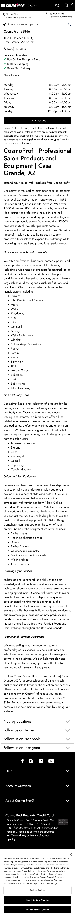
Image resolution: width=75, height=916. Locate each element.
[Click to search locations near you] (4, 24)
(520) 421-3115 (16, 49)
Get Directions (37, 120)
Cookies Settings (37, 890)
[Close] (71, 854)
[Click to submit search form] (69, 24)
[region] (37, 882)
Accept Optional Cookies (37, 909)
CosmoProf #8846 (17, 31)
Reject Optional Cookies (37, 899)
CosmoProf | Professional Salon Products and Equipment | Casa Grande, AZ (37, 162)
